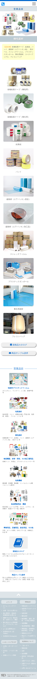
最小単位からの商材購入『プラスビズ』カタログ (10, 624)
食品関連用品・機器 (18, 504)
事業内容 (24, 648)
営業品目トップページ (29, 606)
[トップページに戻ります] (18, 4)
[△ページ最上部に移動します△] (18, 595)
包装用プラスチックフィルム (18, 388)
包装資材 (18, 411)
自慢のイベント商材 (9, 655)
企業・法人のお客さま (10, 610)
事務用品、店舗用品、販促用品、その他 (18, 528)
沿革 (23, 651)
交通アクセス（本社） (29, 661)
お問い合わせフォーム (29, 668)
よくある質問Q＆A (9, 629)
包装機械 (18, 480)
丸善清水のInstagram (10, 636)
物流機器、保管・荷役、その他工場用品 (18, 459)
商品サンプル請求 (19, 353)
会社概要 (24, 653)
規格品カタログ (19, 345)
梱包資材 (18, 435)
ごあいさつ (25, 645)
